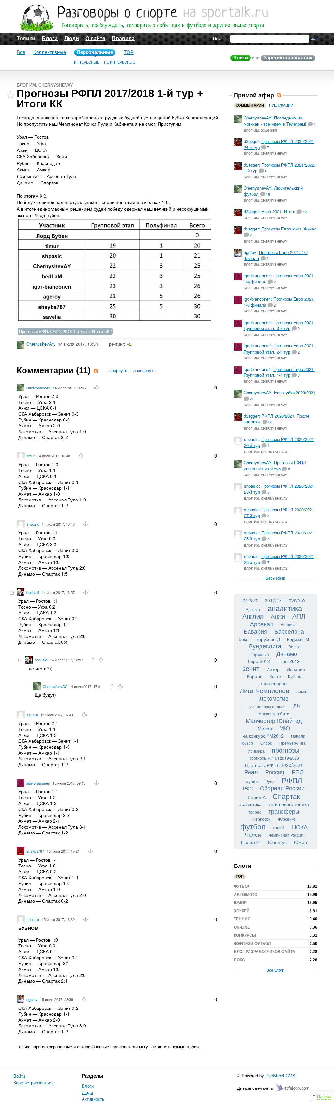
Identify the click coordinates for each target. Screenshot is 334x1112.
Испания (296, 669)
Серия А (257, 797)
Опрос (266, 743)
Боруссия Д (267, 639)
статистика (250, 804)
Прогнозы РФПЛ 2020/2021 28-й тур (279, 489)
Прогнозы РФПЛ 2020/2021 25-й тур (279, 559)
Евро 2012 (259, 661)
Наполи (298, 736)
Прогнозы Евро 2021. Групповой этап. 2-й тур (279, 348)
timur (31, 455)
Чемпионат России (285, 835)
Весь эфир (275, 577)
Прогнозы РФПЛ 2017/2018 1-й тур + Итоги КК (64, 331)
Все (21, 52)
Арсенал (262, 623)
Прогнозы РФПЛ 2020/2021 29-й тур (275, 465)
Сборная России (282, 788)
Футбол (242, 886)
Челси (253, 834)
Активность (93, 1099)
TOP (129, 52)
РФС (248, 788)
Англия (253, 616)
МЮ (284, 727)
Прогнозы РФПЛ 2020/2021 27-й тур (279, 512)
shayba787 (35, 851)
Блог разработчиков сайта (264, 951)
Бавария (255, 631)
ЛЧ (297, 705)
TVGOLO (297, 600)
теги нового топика (289, 804)
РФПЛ (292, 780)
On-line (242, 927)
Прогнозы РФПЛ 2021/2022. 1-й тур (279, 168)
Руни (270, 781)
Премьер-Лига (292, 743)
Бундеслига (265, 646)
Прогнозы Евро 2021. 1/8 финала (279, 302)
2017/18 (273, 600)
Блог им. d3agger (260, 130)
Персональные (95, 52)
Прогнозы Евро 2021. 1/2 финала (276, 255)
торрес (254, 812)
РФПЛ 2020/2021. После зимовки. (276, 419)
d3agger (251, 141)
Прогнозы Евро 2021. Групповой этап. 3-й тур (279, 325)
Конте (275, 676)
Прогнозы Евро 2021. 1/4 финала (279, 278)
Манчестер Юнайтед (274, 720)
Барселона (289, 631)
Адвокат (253, 609)
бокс (243, 639)
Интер (273, 669)
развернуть (144, 370)
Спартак (286, 796)
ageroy (32, 999)
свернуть (118, 370)
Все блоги (275, 970)
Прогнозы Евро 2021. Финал (289, 229)
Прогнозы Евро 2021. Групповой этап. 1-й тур (279, 372)
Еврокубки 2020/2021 (294, 392)
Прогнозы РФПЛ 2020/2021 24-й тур (279, 144)
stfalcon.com (292, 1087)
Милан (265, 728)
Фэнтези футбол (252, 943)
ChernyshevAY (40, 344)
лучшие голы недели (266, 706)
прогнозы (285, 750)
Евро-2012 (288, 661)
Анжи (278, 616)
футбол (253, 826)
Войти (240, 57)
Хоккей (242, 911)
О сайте (95, 38)
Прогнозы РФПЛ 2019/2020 (274, 758)
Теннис (242, 919)
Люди (71, 38)
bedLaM (32, 592)
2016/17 (250, 600)
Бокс (239, 960)
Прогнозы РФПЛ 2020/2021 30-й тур (279, 442)
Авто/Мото (245, 894)
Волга (293, 646)
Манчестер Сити (273, 713)
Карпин (255, 676)
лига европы (274, 683)
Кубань (294, 676)
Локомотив (274, 698)
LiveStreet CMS (280, 1075)
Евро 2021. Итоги (278, 211)
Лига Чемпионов (264, 690)
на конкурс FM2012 (263, 735)
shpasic (33, 524)
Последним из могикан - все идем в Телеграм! (275, 121)
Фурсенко (287, 819)
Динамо (286, 653)
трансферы (283, 811)
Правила (123, 38)
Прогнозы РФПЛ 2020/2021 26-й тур (279, 536)
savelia (32, 714)
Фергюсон (261, 819)
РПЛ (298, 772)
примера (256, 751)
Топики (26, 38)
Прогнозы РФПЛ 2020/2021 (274, 765)
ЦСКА (300, 826)
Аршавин (289, 624)
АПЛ (298, 616)
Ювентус (277, 842)
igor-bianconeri (38, 783)
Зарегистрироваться (288, 57)
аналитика (285, 608)
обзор (247, 743)
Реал (251, 772)
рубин (252, 781)
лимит (302, 691)
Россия (274, 772)
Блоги (50, 38)
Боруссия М (298, 639)
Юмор (300, 842)
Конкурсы (245, 935)
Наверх (324, 1096)
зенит (251, 668)
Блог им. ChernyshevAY (45, 85)
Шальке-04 (251, 842)
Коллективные (49, 52)
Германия (260, 654)
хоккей (279, 827)
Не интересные (119, 62)
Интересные (86, 62)
